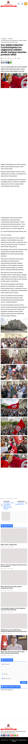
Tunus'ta (16, 498)
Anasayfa (4, 38)
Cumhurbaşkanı (8, 498)
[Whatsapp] (15, 735)
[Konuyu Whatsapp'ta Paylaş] (11, 62)
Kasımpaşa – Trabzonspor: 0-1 (20, 503)
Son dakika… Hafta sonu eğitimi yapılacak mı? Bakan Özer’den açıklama (8, 506)
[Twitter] (4, 735)
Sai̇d (13, 498)
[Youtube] (10, 735)
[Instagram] (6, 735)
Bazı (3, 498)
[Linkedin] (8, 735)
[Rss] (17, 735)
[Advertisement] (14, 23)
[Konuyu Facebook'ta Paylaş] (6, 62)
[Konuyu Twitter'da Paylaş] (8, 62)
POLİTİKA (10, 38)
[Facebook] (2, 735)
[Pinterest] (13, 735)
